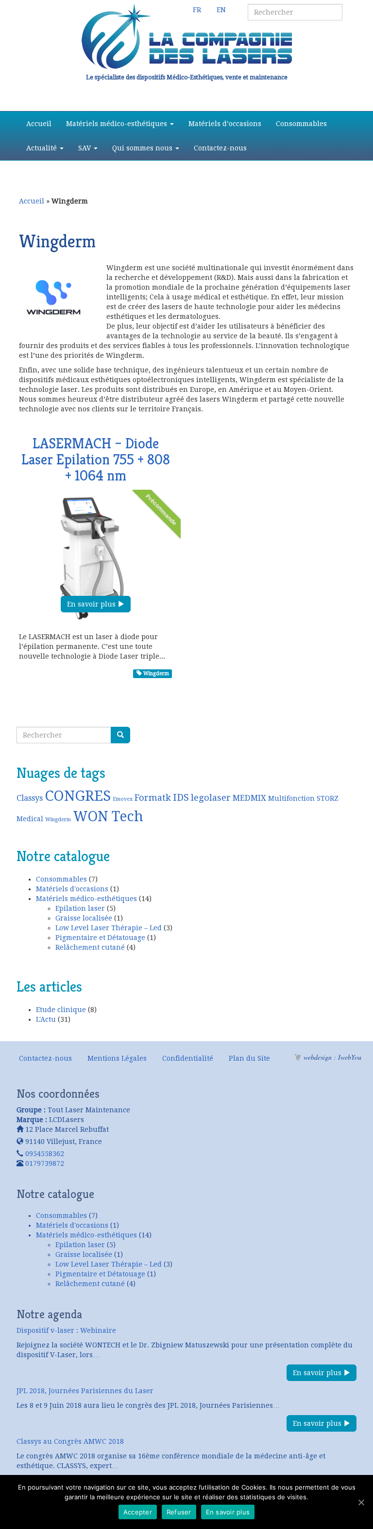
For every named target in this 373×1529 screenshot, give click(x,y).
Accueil (38, 124)
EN (221, 10)
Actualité (42, 148)
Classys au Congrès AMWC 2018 (70, 1441)
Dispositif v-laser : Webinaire (66, 1330)
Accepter (137, 1512)
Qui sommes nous (143, 148)
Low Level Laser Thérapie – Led (108, 928)
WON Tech (108, 816)
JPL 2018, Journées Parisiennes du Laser (85, 1391)
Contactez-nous (220, 148)
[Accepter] (361, 1502)
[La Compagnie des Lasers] (186, 36)
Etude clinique (61, 1009)
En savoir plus (92, 604)
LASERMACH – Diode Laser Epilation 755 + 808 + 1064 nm (95, 459)
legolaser (211, 797)
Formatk (153, 797)
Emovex (123, 799)
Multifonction (291, 798)
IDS (181, 797)
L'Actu (46, 1019)
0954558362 (44, 1154)
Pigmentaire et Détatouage (100, 937)
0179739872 (44, 1163)
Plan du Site (249, 1058)
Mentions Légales (117, 1058)
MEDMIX (249, 798)
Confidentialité (187, 1058)
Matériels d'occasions (72, 889)
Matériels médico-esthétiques (117, 124)
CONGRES (78, 796)
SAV (85, 148)
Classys (30, 798)
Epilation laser (80, 908)
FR (197, 10)
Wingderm (155, 673)
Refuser (179, 1512)
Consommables (301, 124)
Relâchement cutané (90, 947)
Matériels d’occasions (224, 124)
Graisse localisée (83, 918)
